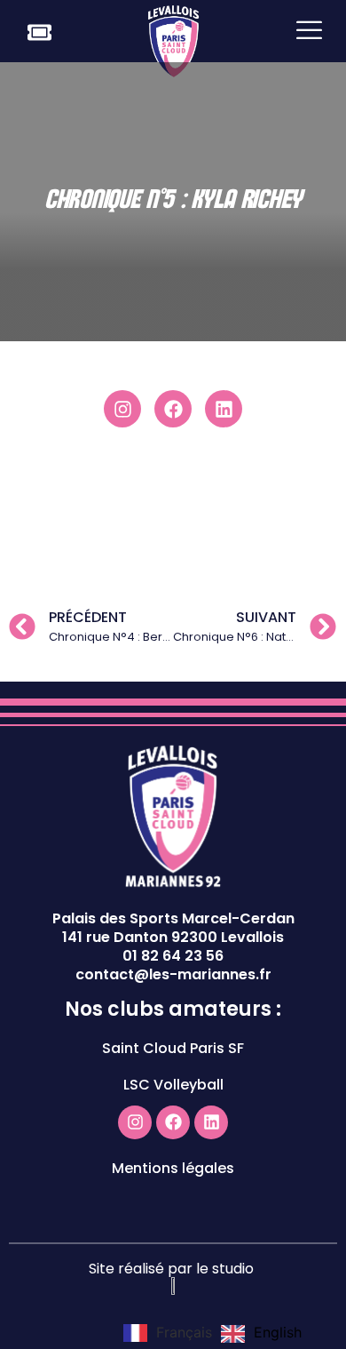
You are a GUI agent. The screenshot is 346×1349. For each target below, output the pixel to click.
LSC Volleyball (173, 1084)
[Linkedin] (223, 408)
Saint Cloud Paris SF (173, 1048)
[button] (309, 31)
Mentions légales (173, 1168)
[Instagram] (122, 408)
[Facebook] (173, 408)
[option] (261, 1334)
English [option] (278, 1332)
